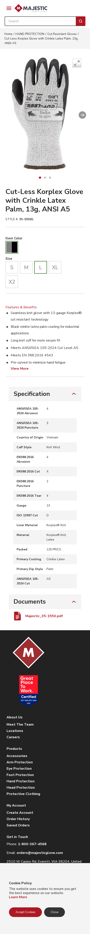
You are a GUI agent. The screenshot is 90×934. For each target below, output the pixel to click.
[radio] (11, 247)
